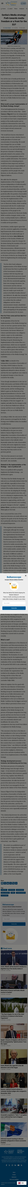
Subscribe (14, 608)
